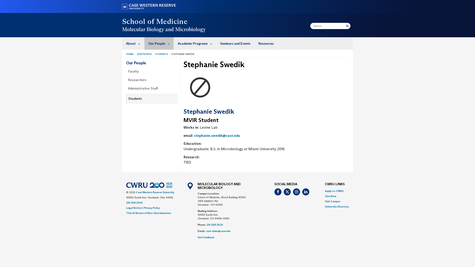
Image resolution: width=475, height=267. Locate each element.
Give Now (330, 196)
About (131, 44)
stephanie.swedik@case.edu (217, 135)
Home (130, 54)
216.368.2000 (134, 202)
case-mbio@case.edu (218, 231)
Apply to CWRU (334, 191)
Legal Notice (134, 208)
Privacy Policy (152, 208)
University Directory (337, 206)
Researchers (137, 80)
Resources (266, 44)
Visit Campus (332, 201)
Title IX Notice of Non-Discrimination (148, 213)
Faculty (133, 71)
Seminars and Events (235, 44)
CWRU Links (335, 184)
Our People (156, 44)
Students (161, 54)
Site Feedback (206, 237)
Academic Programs (193, 44)
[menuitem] (133, 43)
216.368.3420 (215, 224)
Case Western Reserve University (155, 192)
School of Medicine (154, 21)
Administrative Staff (143, 88)
